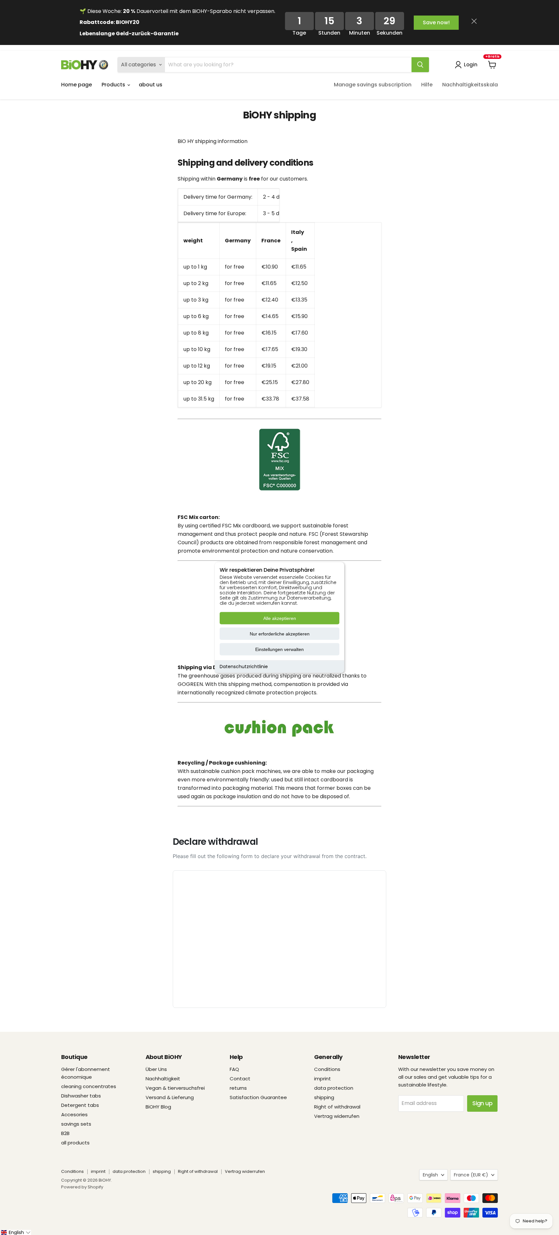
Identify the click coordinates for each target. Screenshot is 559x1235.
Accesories (74, 1114)
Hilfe (427, 84)
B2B (65, 1133)
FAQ (234, 1069)
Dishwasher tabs (81, 1095)
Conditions (327, 1069)
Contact (240, 1078)
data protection (333, 1088)
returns (238, 1088)
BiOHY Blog (158, 1106)
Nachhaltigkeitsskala (470, 84)
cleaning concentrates (88, 1086)
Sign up (482, 1103)
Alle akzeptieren (279, 618)
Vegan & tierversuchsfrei (175, 1088)
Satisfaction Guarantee (258, 1097)
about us (150, 84)
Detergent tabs (80, 1105)
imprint (322, 1078)
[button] (15, 1232)
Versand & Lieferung (170, 1097)
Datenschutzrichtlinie (244, 666)
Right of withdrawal (337, 1106)
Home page (76, 84)
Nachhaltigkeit (163, 1078)
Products (114, 84)
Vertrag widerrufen (336, 1116)
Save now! (436, 22)
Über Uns (156, 1069)
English (430, 1175)
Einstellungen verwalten (279, 649)
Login (470, 64)
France (471, 1175)
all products (75, 1142)
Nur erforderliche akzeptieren (280, 633)
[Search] (420, 64)
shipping (324, 1097)
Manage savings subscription (372, 84)
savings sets (76, 1123)
